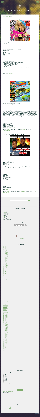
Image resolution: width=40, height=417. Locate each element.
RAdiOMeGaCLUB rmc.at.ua (20, 10)
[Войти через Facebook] (19, 225)
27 (21, 239)
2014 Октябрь (5, 290)
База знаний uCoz (9, 408)
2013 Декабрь (5, 280)
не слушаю (6, 385)
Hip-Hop (5, 378)
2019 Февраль (5, 334)
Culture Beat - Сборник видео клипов (14, 134)
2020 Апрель (5, 348)
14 (22, 237)
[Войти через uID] (15, 225)
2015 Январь (5, 293)
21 (22, 238)
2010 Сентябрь (5, 252)
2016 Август (5, 311)
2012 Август (5, 264)
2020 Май (4, 349)
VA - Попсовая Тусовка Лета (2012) (12, 19)
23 (16, 239)
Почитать (5, 210)
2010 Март (5, 246)
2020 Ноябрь (5, 355)
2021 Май (4, 360)
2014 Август (5, 288)
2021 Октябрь (5, 364)
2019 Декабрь (5, 344)
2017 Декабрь (5, 327)
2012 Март (5, 259)
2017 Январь (5, 316)
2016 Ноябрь (5, 314)
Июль (9, 16)
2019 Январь (5, 333)
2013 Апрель (5, 272)
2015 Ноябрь (5, 303)
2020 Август (5, 352)
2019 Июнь (5, 338)
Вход (22, 204)
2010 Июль (5, 250)
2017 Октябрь (5, 325)
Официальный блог (9, 406)
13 (21, 237)
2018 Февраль (5, 329)
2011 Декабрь (5, 256)
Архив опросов (10, 391)
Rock (5, 374)
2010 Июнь (5, 249)
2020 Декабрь (5, 356)
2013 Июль (5, 275)
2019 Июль (5, 339)
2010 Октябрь (5, 253)
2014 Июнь (5, 286)
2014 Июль (5, 287)
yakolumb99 (23, 74)
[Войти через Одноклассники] (26, 225)
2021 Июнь (5, 361)
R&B (5, 384)
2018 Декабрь (5, 332)
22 (23, 238)
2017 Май (4, 320)
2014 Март (5, 283)
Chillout (5, 380)
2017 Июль (5, 322)
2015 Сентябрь (5, 301)
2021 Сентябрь (5, 363)
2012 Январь (5, 257)
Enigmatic (6, 382)
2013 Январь (5, 269)
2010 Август (5, 251)
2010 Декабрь (5, 254)
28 (22, 239)
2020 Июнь (5, 350)
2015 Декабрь (5, 304)
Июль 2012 (20, 231)
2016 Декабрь (5, 315)
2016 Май (4, 309)
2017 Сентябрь (5, 324)
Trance (5, 379)
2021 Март (5, 358)
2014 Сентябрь (5, 289)
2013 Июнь (5, 274)
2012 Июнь (5, 262)
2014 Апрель (5, 284)
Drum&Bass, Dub (7, 383)
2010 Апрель (5, 247)
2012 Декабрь (5, 268)
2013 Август (5, 276)
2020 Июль (5, 351)
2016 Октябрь (5, 313)
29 (23, 239)
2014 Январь (5, 281)
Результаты (5, 391)
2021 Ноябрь (5, 365)
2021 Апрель (5, 359)
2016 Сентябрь (5, 312)
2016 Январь (5, 305)
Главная (4, 16)
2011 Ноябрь (5, 255)
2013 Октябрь (5, 278)
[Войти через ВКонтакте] (17, 225)
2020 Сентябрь (5, 353)
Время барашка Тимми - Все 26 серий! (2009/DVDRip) (17, 80)
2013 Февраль (5, 270)
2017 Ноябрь (5, 326)
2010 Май (4, 248)
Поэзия (4, 218)
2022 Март (5, 366)
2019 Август (5, 340)
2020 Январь (5, 345)
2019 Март (5, 335)
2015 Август (5, 300)
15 (23, 237)
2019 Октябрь (5, 342)
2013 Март (5, 271)
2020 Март (5, 347)
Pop (5, 375)
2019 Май (4, 337)
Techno (5, 373)
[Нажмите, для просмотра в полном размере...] (20, 40)
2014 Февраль (5, 282)
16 (16, 238)
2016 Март (5, 307)
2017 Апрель (5, 319)
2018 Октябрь (5, 330)
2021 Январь (5, 357)
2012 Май (4, 261)
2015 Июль (5, 299)
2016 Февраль (5, 306)
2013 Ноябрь (5, 279)
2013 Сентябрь (5, 277)
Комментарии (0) (7, 130)
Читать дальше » (11, 73)
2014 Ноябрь (5, 291)
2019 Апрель (5, 336)
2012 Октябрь (5, 266)
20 (21, 238)
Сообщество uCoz (8, 407)
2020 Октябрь (5, 354)
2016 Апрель (5, 308)
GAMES (4, 216)
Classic (5, 376)
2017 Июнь (5, 321)
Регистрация (19, 204)
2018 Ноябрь (5, 331)
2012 (7, 16)
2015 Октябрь (5, 302)
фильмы (8, 129)
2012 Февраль (5, 258)
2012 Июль (5, 263)
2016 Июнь (5, 310)
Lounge (5, 381)
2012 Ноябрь (5, 267)
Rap (5, 377)
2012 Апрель (5, 260)
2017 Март (5, 318)
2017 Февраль (5, 317)
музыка (8, 74)
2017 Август (5, 323)
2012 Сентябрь (5, 265)
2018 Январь (5, 328)
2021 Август (5, 362)
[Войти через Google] (23, 225)
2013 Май (4, 273)
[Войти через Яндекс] (21, 225)
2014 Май (4, 285)
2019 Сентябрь (5, 341)
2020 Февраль (5, 346)
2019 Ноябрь (5, 343)
